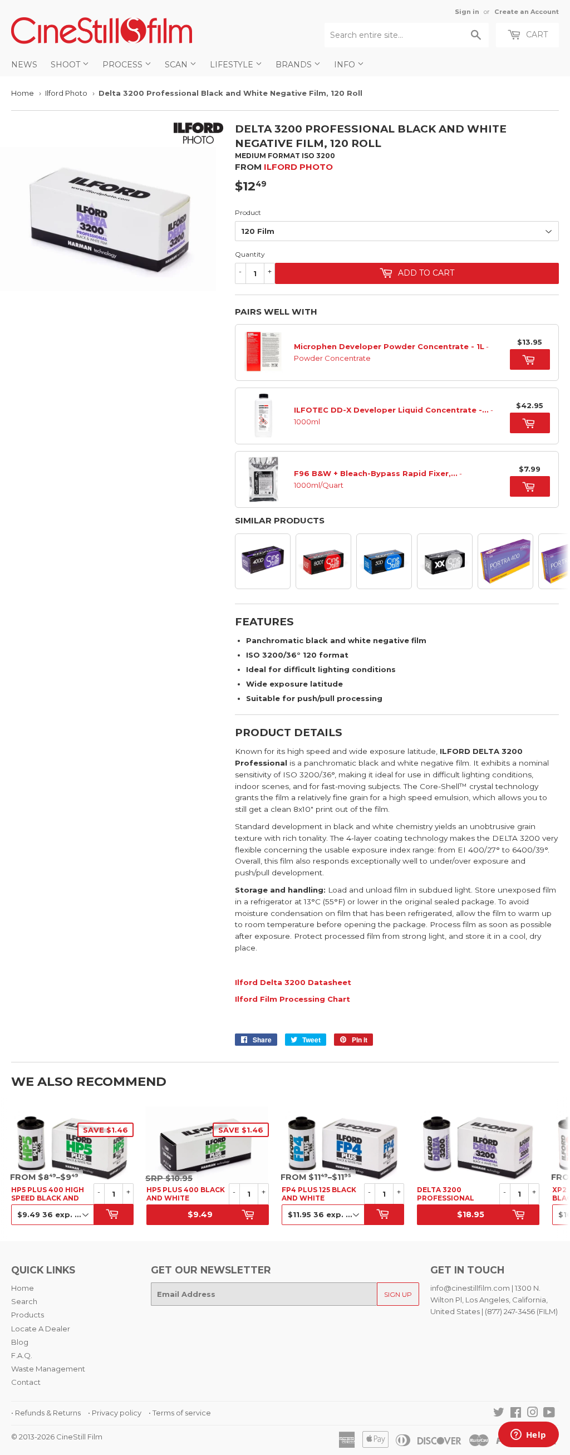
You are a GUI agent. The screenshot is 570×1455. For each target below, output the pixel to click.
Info (345, 65)
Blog (19, 1342)
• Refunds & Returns (46, 1412)
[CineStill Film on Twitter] (498, 1413)
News (24, 65)
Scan (177, 65)
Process (123, 65)
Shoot (66, 65)
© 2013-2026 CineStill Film (56, 1436)
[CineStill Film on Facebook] (516, 1413)
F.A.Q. (21, 1355)
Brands (295, 65)
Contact (26, 1382)
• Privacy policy (114, 1412)
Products (27, 1314)
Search (24, 1301)
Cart (536, 35)
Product (248, 212)
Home (22, 93)
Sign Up (398, 1294)
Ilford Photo (66, 93)
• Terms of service (180, 1412)
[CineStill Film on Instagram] (532, 1413)
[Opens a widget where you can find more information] (528, 1435)
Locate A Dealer (40, 1328)
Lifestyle (232, 65)
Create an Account (526, 12)
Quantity (250, 254)
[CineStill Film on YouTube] (549, 1413)
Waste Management (48, 1368)
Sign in (467, 12)
